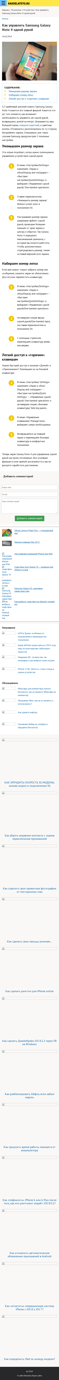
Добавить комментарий (29, 518)
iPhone (5, 18)
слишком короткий (29, 125)
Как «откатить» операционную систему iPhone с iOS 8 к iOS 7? (29, 1307)
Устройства (28, 10)
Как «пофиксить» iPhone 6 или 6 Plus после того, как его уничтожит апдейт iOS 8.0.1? (30, 1201)
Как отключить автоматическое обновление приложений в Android (29, 1254)
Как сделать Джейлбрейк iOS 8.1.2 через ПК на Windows (29, 1042)
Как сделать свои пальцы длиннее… (29, 941)
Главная (5, 10)
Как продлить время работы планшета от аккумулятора (29, 1148)
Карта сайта (37, 1375)
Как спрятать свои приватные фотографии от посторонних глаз (29, 890)
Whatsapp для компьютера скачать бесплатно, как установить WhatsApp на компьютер (37, 692)
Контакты (28, 1375)
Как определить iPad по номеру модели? (29, 1359)
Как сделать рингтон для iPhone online (29, 991)
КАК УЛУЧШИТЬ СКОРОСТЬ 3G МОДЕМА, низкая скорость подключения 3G (29, 784)
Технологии (16, 10)
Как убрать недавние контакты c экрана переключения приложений (29, 837)
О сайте (20, 1375)
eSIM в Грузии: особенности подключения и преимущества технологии (32, 636)
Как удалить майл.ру (27, 712)
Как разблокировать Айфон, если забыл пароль (29, 1095)
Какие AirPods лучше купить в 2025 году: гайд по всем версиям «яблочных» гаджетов (37, 648)
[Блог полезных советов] (19, 3)
